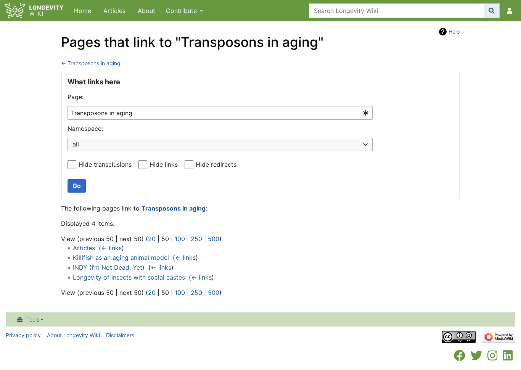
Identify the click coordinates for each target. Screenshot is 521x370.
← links (111, 248)
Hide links (164, 164)
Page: (76, 97)
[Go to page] (492, 10)
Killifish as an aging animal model (121, 257)
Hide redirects (216, 164)
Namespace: (85, 128)
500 (213, 239)
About (146, 10)
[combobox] (220, 113)
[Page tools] (184, 11)
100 (180, 239)
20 (152, 239)
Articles (114, 10)
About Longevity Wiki (73, 335)
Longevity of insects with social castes (129, 277)
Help (454, 31)
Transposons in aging (94, 63)
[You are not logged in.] (511, 10)
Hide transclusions (105, 164)
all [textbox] (75, 144)
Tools (32, 319)
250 (196, 239)
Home (82, 10)
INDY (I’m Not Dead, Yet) (109, 267)
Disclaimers (120, 335)
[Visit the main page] (34, 11)
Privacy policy (23, 335)
